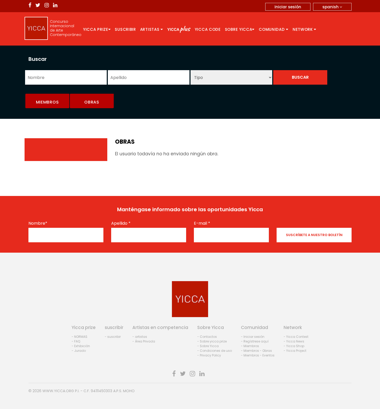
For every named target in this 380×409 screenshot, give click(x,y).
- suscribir (113, 336)
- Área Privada (143, 341)
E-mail (202, 223)
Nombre (37, 223)
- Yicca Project (295, 350)
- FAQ (76, 341)
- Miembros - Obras (256, 350)
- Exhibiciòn (81, 346)
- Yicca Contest (296, 336)
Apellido (121, 223)
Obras (91, 102)
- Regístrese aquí (255, 341)
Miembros (47, 102)
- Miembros (250, 346)
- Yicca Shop (294, 346)
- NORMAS (79, 336)
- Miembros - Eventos (258, 355)
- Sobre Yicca (208, 346)
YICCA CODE (208, 29)
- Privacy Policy (209, 355)
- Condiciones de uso (214, 350)
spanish (331, 7)
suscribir (125, 29)
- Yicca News (294, 341)
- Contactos (207, 336)
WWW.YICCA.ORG (58, 390)
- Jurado (79, 350)
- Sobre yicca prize (212, 341)
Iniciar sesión (288, 7)
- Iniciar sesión (252, 336)
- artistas (139, 336)
